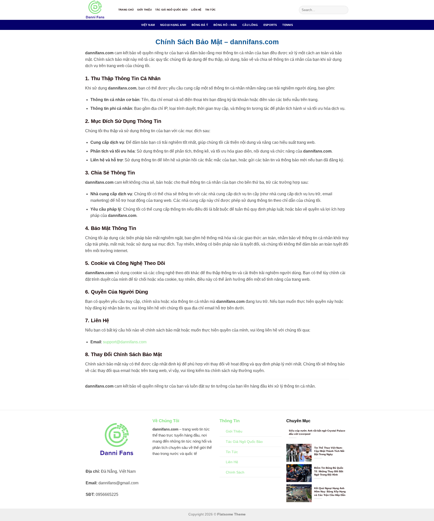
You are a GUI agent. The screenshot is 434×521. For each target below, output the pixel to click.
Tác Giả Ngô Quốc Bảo (171, 9)
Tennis (287, 24)
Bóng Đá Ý (200, 24)
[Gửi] (344, 10)
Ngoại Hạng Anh (173, 24)
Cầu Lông (250, 24)
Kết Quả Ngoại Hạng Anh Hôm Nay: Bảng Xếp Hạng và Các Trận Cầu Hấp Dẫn (330, 491)
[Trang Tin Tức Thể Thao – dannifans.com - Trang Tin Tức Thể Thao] (98, 10)
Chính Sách (235, 472)
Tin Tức (210, 9)
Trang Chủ (126, 9)
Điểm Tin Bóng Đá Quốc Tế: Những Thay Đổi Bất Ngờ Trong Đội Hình (328, 471)
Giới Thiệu (144, 9)
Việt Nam (148, 24)
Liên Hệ (196, 9)
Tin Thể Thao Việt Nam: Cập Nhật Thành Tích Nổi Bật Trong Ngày (329, 451)
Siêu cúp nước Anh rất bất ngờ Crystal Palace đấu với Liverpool (317, 432)
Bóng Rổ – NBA (225, 24)
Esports (270, 24)
